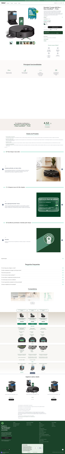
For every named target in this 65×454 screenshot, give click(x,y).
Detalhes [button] (57, 33)
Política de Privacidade (3, 452)
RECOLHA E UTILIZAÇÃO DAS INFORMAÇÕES (44, 434)
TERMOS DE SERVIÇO (41, 440)
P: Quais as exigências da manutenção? (8, 284)
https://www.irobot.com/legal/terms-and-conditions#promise (27, 416)
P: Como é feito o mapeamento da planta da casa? (10, 277)
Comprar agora (11, 399)
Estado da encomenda (48, 0)
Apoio (45, 0)
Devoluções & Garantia (41, 428)
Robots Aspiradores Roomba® (16, 423)
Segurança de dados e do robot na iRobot (43, 441)
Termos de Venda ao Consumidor (42, 439)
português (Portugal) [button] (60, 0)
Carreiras (53, 423)
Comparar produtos (29, 423)
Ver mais (6, 147)
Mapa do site (7, 452)
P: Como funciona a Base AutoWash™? (8, 275)
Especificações (4, 258)
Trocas (40, 427)
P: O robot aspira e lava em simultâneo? (8, 279)
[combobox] (58, 3)
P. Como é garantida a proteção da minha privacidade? (11, 282)
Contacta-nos (40, 423)
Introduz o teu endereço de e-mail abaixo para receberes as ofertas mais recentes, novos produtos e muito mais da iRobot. (6, 433)
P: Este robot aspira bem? (6, 272)
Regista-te (39, 0)
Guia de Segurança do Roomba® (42, 429)
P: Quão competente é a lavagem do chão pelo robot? (11, 270)
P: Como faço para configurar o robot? (8, 267)
